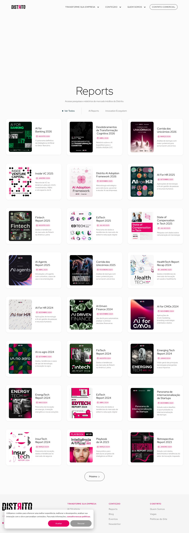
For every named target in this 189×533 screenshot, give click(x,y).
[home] (18, 7)
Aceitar (58, 523)
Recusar (81, 523)
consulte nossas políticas (78, 516)
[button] (82, 7)
